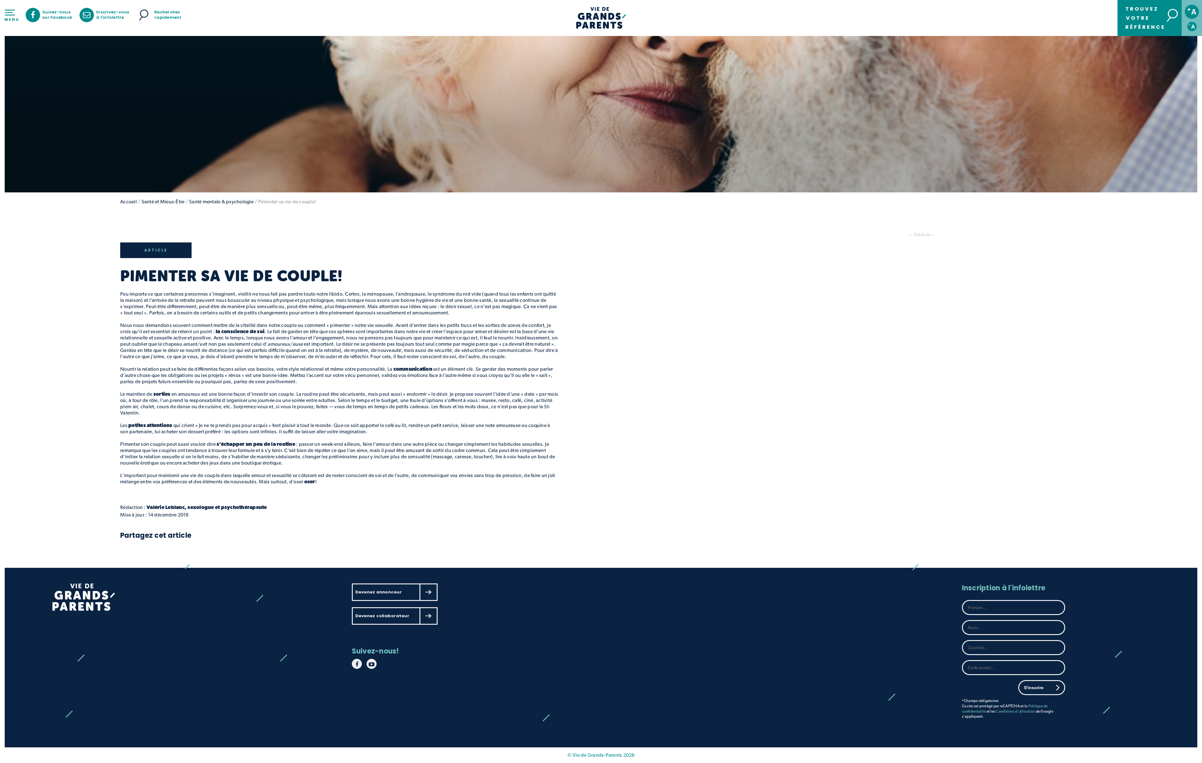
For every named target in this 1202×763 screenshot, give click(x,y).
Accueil (128, 202)
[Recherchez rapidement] (143, 15)
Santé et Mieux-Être (163, 202)
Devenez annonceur (378, 592)
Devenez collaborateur (382, 616)
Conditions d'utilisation (1015, 711)
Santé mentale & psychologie (221, 202)
